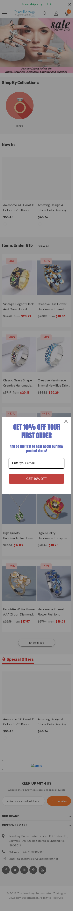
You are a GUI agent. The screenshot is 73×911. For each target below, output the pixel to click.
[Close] (66, 421)
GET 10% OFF (36, 478)
